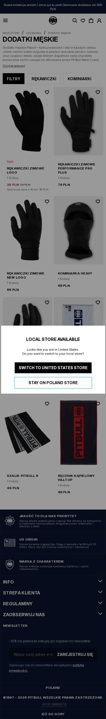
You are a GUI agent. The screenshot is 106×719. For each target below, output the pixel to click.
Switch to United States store (53, 367)
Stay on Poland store (53, 382)
